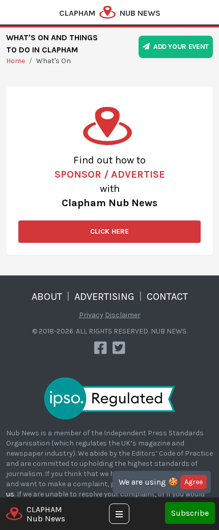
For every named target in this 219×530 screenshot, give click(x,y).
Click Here (109, 231)
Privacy (91, 315)
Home (15, 61)
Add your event (179, 46)
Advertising (104, 296)
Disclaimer (123, 315)
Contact (167, 296)
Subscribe (190, 513)
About (47, 296)
